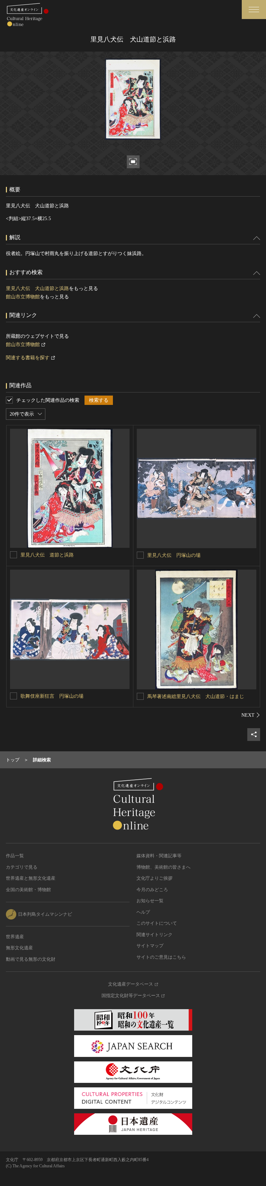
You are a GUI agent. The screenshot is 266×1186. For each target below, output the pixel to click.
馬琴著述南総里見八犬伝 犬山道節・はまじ (195, 696)
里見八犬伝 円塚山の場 (174, 555)
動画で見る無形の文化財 (30, 959)
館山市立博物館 (23, 296)
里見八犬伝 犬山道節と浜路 (37, 288)
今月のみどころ (152, 889)
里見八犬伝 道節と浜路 (47, 555)
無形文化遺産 (19, 947)
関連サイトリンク (154, 934)
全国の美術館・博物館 (28, 889)
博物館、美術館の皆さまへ (163, 867)
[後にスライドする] (250, 715)
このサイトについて (156, 923)
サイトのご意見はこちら (161, 957)
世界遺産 (15, 936)
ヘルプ (143, 912)
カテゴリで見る (21, 867)
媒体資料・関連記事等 (158, 855)
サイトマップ (149, 945)
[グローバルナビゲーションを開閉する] (254, 9)
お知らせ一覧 (149, 900)
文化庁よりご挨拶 (154, 878)
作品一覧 (15, 855)
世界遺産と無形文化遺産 (30, 878)
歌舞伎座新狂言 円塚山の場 (51, 696)
